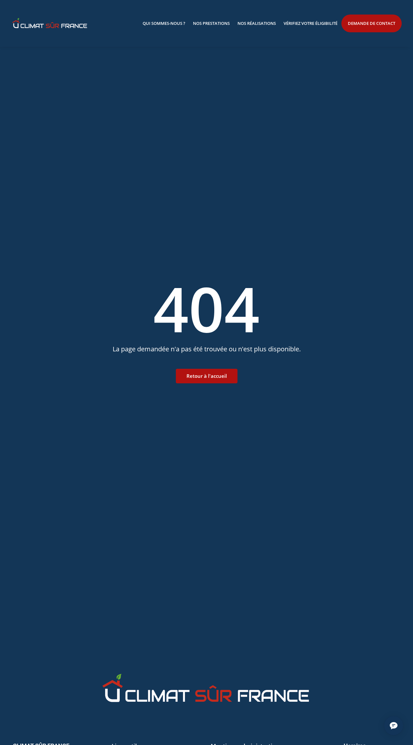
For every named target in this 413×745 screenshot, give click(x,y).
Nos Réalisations (256, 23)
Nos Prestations (211, 23)
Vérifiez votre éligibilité (310, 23)
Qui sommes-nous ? (164, 23)
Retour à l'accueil (206, 376)
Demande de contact (371, 23)
